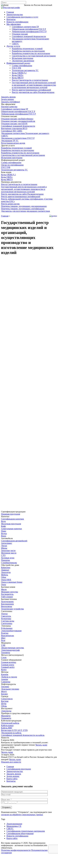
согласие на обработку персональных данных (22, 814)
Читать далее (41, 745)
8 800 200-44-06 (16, 5)
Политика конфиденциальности (16, 850)
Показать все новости (11, 762)
